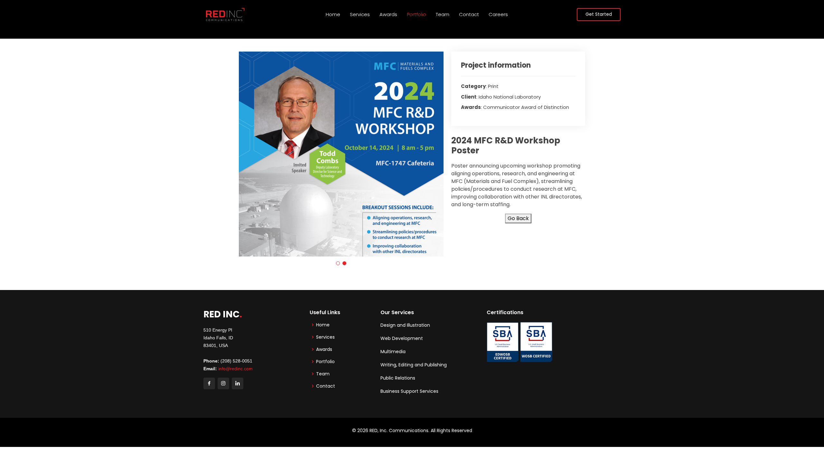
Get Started (598, 14)
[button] (338, 263)
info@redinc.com (235, 368)
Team (442, 14)
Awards (388, 14)
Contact (469, 14)
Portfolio (416, 14)
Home (333, 14)
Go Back (518, 218)
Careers (498, 14)
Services (360, 14)
